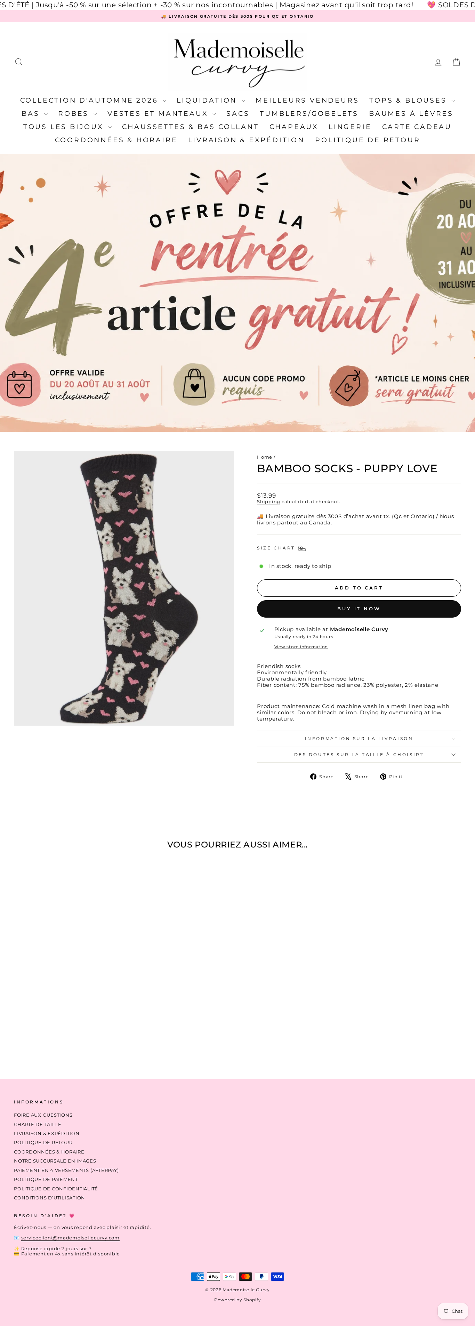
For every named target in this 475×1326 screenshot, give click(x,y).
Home (264, 457)
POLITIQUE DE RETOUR (367, 140)
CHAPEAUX (293, 127)
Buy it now (359, 608)
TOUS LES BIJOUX (64, 127)
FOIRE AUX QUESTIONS (43, 1115)
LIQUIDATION (208, 100)
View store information (301, 646)
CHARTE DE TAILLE (38, 1124)
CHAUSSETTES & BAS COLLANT (190, 127)
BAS (32, 114)
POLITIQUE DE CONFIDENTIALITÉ (56, 1188)
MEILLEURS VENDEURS (307, 100)
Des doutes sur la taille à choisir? (359, 754)
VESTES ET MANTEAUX (159, 114)
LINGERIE (350, 127)
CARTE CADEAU (417, 127)
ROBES (75, 114)
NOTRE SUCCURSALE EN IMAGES (55, 1161)
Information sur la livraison (359, 738)
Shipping (268, 501)
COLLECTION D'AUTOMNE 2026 (90, 100)
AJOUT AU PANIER (67, 1018)
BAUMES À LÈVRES (411, 114)
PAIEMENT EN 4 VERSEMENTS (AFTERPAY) (66, 1170)
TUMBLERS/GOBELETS (309, 114)
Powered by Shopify (237, 1299)
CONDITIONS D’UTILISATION (49, 1197)
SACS (237, 114)
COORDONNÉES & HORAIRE (116, 140)
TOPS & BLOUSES (409, 100)
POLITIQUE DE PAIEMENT (46, 1179)
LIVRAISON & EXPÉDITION (246, 140)
